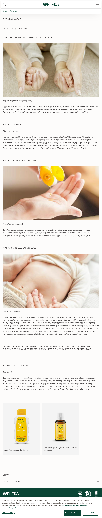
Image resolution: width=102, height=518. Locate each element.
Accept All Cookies (72, 513)
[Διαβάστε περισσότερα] (80, 494)
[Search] (4, 4)
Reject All (90, 513)
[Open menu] (97, 4)
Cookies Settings (8, 513)
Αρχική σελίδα (11, 11)
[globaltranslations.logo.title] (51, 4)
